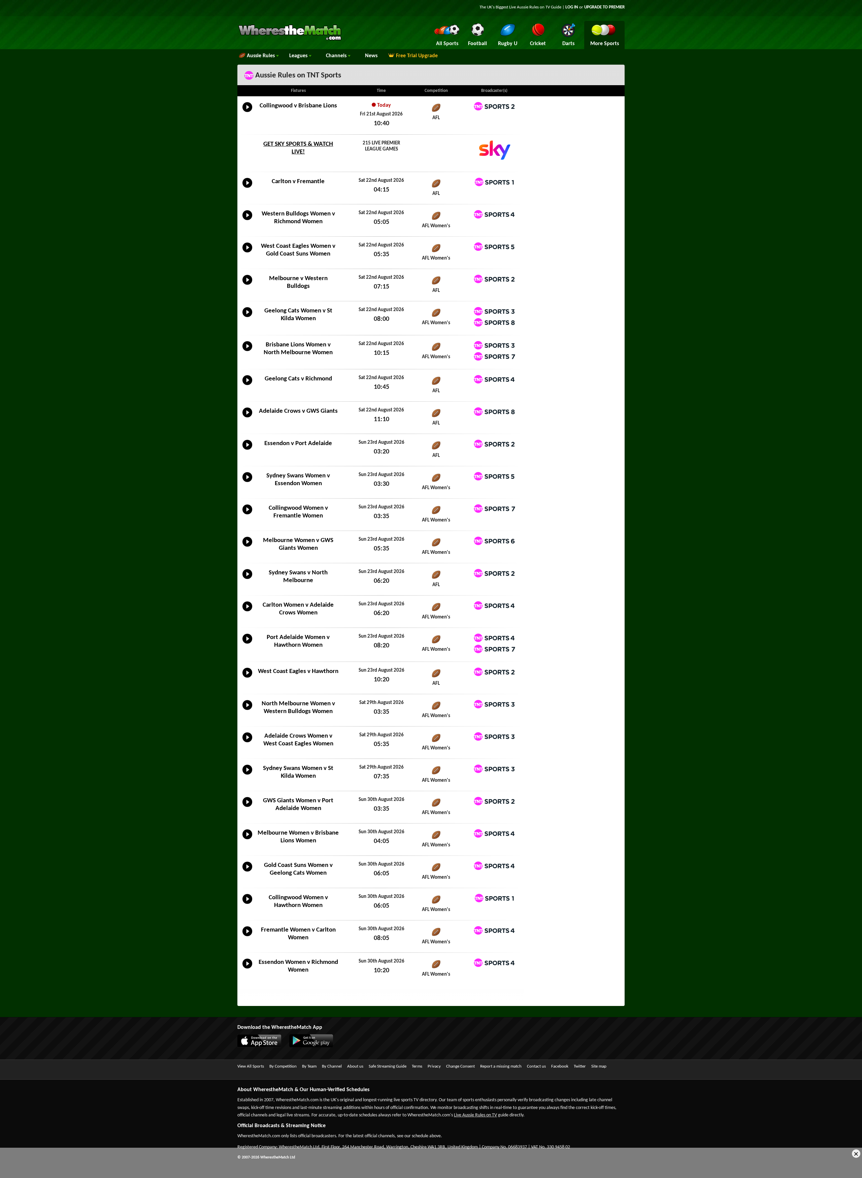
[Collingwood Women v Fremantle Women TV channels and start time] (247, 514)
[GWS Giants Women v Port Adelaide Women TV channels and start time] (247, 807)
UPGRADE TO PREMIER (604, 7)
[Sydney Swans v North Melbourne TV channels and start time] (247, 579)
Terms (417, 1066)
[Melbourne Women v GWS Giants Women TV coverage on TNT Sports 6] (494, 541)
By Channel (332, 1066)
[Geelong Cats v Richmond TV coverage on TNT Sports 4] (494, 379)
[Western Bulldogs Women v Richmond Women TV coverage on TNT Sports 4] (494, 214)
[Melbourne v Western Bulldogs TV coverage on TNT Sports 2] (494, 279)
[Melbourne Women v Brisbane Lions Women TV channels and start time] (247, 839)
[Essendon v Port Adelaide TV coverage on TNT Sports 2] (494, 444)
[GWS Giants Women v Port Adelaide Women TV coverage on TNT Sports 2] (494, 801)
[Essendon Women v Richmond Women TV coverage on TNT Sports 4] (494, 962)
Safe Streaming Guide (387, 1066)
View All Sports (250, 1066)
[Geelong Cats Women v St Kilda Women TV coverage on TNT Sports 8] (494, 322)
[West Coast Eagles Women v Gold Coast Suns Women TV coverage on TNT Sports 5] (494, 246)
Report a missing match (501, 1066)
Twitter (580, 1066)
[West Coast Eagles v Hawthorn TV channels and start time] (247, 678)
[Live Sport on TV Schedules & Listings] (289, 39)
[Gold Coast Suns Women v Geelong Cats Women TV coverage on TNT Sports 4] (494, 866)
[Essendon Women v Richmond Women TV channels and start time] (247, 968)
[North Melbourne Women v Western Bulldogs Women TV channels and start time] (247, 710)
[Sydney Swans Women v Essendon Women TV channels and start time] (247, 482)
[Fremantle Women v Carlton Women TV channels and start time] (247, 936)
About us (355, 1066)
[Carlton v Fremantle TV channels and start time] (247, 188)
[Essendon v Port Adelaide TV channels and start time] (247, 450)
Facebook (559, 1066)
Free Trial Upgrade (417, 56)
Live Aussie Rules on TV (475, 1115)
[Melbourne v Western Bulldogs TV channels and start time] (247, 285)
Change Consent (460, 1066)
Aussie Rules (261, 56)
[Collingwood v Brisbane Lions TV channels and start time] (247, 112)
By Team (309, 1066)
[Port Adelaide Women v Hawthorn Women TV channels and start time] (247, 644)
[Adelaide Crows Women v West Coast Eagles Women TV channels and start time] (247, 742)
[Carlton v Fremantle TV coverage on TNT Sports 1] (494, 182)
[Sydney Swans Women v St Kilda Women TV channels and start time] (247, 775)
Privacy (434, 1066)
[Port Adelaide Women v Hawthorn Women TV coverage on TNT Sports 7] (494, 649)
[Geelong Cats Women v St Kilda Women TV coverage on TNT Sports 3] (494, 311)
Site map (598, 1066)
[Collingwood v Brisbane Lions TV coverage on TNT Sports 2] (494, 106)
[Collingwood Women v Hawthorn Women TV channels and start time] (247, 904)
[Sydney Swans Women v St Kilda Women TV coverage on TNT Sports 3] (494, 769)
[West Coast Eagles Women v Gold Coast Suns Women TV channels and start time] (247, 252)
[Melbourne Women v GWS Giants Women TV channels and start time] (247, 547)
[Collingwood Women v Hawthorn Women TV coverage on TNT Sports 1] (494, 898)
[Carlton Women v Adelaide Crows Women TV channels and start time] (247, 611)
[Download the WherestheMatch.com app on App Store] (262, 1046)
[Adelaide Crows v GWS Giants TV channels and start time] (247, 417)
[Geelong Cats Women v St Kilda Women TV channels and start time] (247, 317)
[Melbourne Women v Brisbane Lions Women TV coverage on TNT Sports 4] (494, 833)
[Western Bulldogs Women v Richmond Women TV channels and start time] (247, 220)
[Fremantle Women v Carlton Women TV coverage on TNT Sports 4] (494, 930)
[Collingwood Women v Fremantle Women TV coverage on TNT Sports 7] (494, 508)
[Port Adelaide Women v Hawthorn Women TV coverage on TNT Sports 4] (494, 638)
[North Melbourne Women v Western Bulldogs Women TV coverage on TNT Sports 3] (494, 704)
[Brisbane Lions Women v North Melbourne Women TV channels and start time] (247, 351)
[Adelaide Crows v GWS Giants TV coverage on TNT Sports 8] (494, 411)
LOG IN (571, 7)
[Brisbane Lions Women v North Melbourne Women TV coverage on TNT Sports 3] (494, 345)
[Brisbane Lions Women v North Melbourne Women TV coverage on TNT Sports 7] (494, 356)
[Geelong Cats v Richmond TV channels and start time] (247, 385)
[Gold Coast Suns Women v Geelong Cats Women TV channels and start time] (247, 872)
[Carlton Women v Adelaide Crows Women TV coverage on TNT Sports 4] (494, 605)
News (371, 56)
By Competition (283, 1066)
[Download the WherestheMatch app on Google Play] (314, 1046)
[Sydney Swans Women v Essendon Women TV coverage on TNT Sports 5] (494, 476)
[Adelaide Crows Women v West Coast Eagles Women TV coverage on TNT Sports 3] (494, 736)
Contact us (536, 1066)
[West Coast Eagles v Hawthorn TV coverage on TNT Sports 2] (494, 672)
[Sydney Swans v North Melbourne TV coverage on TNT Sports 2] (494, 573)
